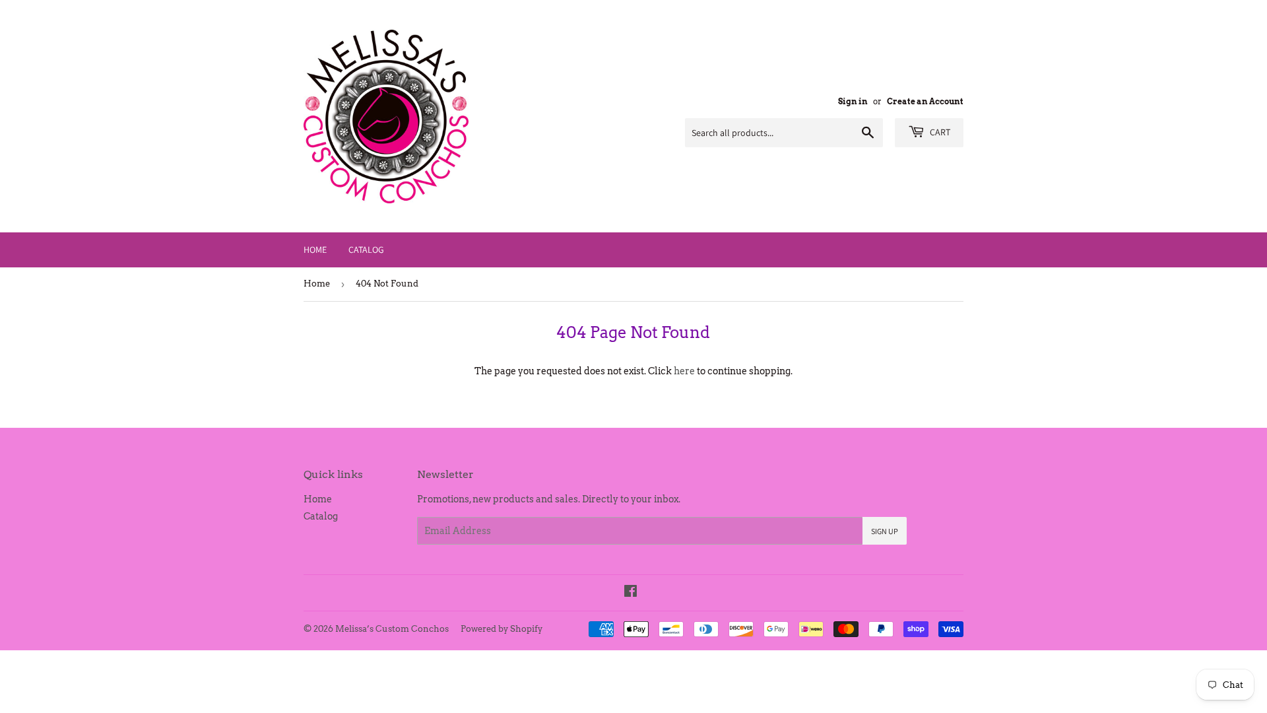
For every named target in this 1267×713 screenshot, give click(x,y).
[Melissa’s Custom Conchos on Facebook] (630, 593)
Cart (939, 132)
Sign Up (884, 531)
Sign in (853, 101)
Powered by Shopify (501, 629)
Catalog (366, 249)
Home (315, 249)
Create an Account (925, 101)
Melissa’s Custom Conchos (392, 629)
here (684, 371)
